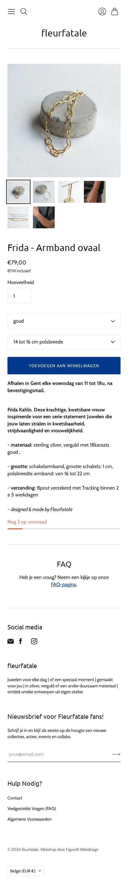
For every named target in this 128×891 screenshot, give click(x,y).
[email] (10, 643)
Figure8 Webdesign (82, 849)
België (22, 870)
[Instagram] (34, 643)
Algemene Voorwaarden (29, 819)
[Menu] (11, 11)
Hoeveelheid (20, 282)
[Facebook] (20, 643)
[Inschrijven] (116, 754)
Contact (14, 798)
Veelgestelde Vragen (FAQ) (31, 808)
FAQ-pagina (63, 584)
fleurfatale (64, 32)
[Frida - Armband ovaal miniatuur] (18, 192)
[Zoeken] (24, 11)
